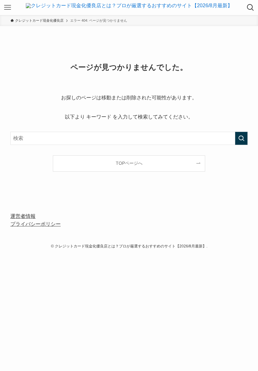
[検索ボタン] (250, 7)
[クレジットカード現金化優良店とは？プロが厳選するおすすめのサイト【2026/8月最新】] (129, 7)
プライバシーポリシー (35, 224)
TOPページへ (129, 163)
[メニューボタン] (7, 7)
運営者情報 (23, 216)
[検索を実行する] (241, 138)
